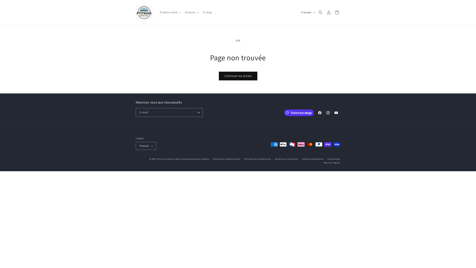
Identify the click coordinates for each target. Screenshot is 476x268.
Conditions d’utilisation (287, 159)
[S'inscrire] (198, 112)
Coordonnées (333, 159)
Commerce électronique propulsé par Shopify (187, 159)
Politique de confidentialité (257, 159)
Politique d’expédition (313, 159)
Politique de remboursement (226, 159)
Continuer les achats (238, 76)
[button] (170, 12)
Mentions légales (332, 162)
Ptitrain (161, 159)
